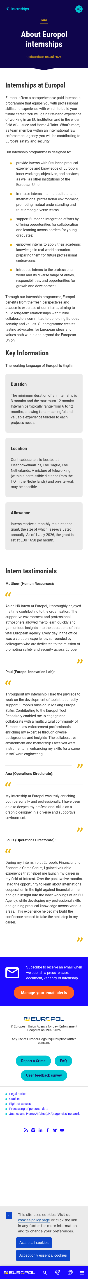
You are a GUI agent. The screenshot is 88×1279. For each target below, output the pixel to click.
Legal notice (17, 1094)
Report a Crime (33, 1061)
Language (70, 1272)
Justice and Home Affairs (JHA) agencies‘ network (44, 1113)
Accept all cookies (34, 1243)
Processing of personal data (29, 1109)
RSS (26, 1130)
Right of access (20, 1104)
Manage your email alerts (44, 992)
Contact (57, 1272)
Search (45, 1272)
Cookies (14, 1099)
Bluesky (54, 1130)
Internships (20, 9)
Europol (19, 1272)
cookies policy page (34, 1220)
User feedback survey (44, 1075)
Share (79, 9)
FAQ (63, 1061)
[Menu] (82, 1272)
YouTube (62, 1130)
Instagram (33, 1130)
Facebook (47, 1130)
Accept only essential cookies (43, 1255)
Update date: (35, 57)
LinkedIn (40, 1130)
